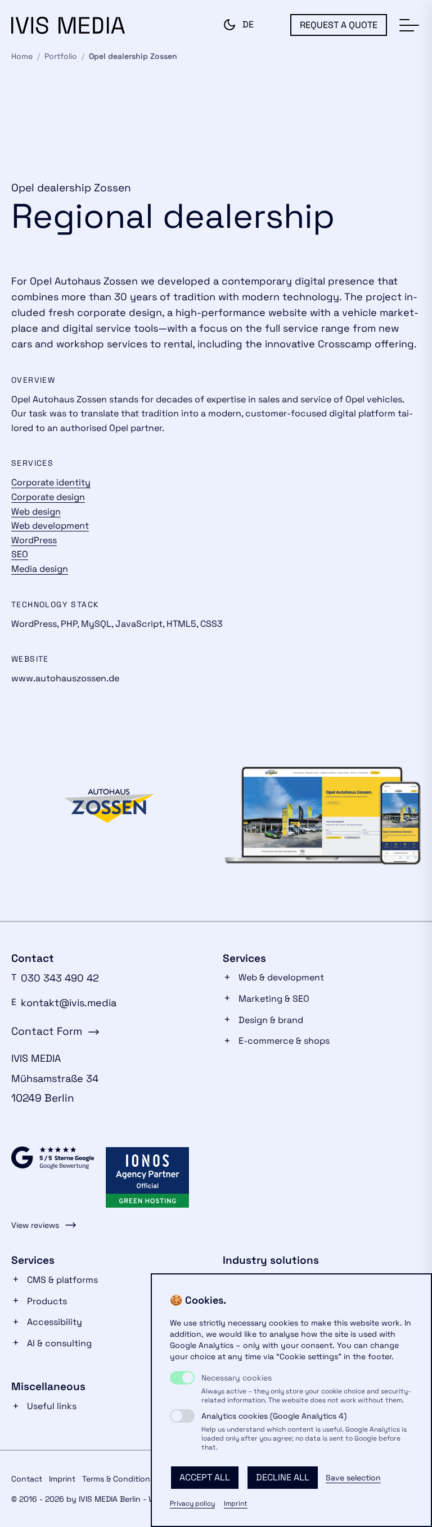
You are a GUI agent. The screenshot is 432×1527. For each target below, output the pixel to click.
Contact (26, 1479)
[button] (229, 24)
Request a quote (338, 25)
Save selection (353, 1478)
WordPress (34, 540)
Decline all (282, 1477)
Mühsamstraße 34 (54, 1078)
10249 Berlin (42, 1098)
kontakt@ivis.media (68, 1002)
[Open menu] (408, 26)
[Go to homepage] (68, 25)
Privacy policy (192, 1503)
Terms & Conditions (118, 1479)
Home (22, 56)
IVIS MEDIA (36, 1058)
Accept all (204, 1477)
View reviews (35, 1225)
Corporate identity (51, 482)
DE (248, 24)
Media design (39, 569)
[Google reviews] (52, 1164)
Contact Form (46, 1031)
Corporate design (48, 497)
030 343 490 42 (60, 977)
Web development (50, 525)
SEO (19, 554)
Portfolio (60, 56)
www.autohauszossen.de (65, 678)
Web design (36, 511)
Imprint (236, 1503)
